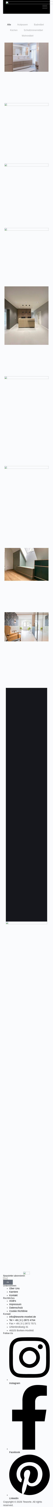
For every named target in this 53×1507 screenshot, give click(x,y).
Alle (9, 24)
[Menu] (42, 6)
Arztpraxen (22, 24)
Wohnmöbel (27, 36)
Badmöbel (39, 24)
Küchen (14, 30)
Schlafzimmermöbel (33, 30)
